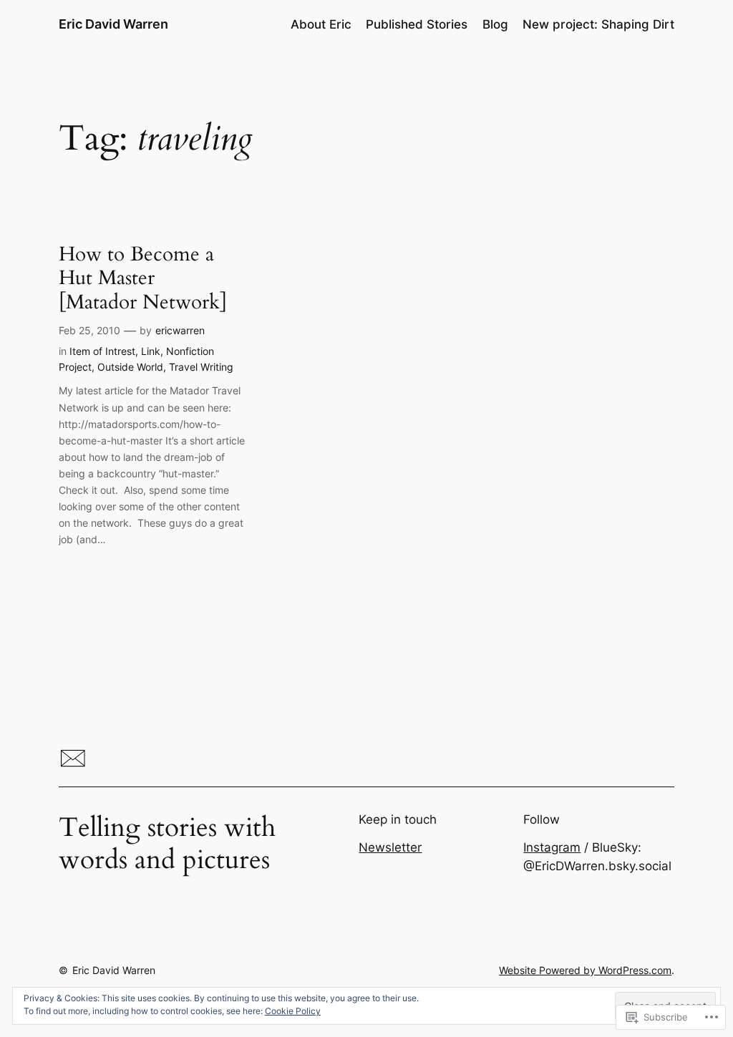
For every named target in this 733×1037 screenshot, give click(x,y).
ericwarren (180, 330)
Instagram (552, 847)
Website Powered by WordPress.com (585, 970)
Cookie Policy (293, 1011)
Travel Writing (201, 367)
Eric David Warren (113, 23)
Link (150, 351)
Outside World (130, 367)
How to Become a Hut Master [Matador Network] (143, 278)
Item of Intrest (102, 351)
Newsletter (390, 847)
